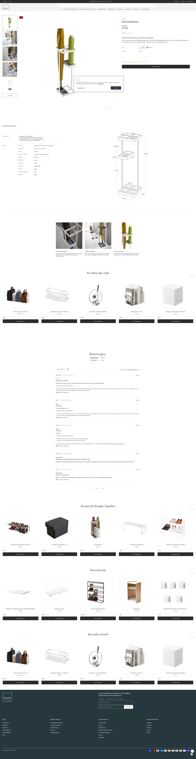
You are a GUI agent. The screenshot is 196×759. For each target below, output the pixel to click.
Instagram (149, 722)
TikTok (148, 732)
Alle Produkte (5, 722)
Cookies (101, 735)
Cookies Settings (81, 88)
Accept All (116, 88)
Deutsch (177, 1)
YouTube (149, 730)
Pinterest (149, 727)
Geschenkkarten (6, 732)
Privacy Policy (101, 83)
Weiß (143, 47)
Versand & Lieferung (56, 725)
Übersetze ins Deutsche (63, 392)
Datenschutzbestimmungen (105, 730)
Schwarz (150, 47)
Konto (183, 1)
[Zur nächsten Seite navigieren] (103, 488)
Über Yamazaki (102, 722)
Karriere (101, 725)
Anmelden (128, 706)
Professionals (102, 727)
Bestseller (5, 725)
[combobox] (129, 369)
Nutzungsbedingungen (104, 732)
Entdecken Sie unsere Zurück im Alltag (100, 1)
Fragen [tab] (103, 357)
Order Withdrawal (55, 732)
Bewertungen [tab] (94, 357)
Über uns (4, 1)
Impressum (101, 737)
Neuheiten (5, 727)
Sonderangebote (6, 730)
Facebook (149, 725)
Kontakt (53, 730)
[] (190, 1)
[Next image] (110, 107)
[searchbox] (61, 369)
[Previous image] (106, 107)
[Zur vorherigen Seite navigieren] (91, 488)
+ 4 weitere (9, 95)
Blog (9, 1)
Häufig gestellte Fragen (57, 722)
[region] (98, 84)
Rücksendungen (55, 727)
